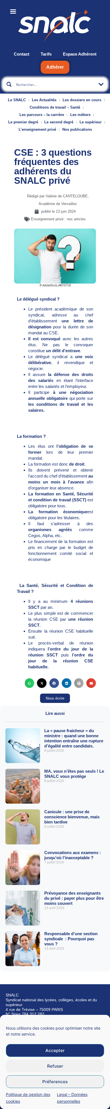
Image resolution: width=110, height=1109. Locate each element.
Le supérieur (91, 122)
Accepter (55, 1050)
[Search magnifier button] (9, 84)
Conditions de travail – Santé (55, 107)
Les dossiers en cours (82, 100)
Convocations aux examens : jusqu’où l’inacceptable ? (72, 855)
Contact (21, 54)
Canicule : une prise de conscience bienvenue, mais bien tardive (72, 816)
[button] (29, 683)
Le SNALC (17, 100)
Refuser (55, 1066)
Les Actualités (44, 100)
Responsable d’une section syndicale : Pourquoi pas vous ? (71, 938)
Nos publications (77, 129)
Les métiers (80, 115)
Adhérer (55, 67)
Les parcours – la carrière (41, 115)
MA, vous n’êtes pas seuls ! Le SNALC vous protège (74, 774)
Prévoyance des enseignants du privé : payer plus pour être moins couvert (74, 898)
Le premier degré (23, 122)
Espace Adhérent (79, 54)
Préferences (55, 1081)
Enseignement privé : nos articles (58, 219)
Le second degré (58, 122)
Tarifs (46, 54)
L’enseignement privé (37, 129)
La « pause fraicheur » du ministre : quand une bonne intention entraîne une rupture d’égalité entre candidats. (73, 738)
